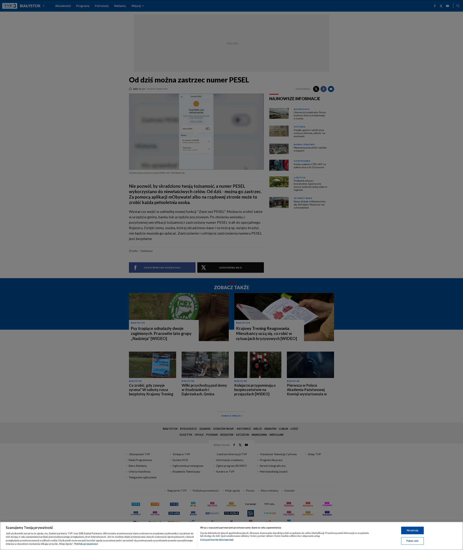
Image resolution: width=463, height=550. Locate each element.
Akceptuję (412, 530)
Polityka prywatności (86, 543)
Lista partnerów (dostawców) (216, 539)
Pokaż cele (412, 540)
